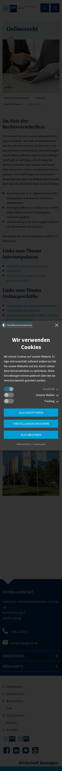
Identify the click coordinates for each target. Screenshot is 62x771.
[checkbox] (9, 389)
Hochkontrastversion (19, 325)
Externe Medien (45, 395)
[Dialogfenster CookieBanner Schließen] (57, 325)
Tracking (49, 401)
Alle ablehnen (31, 435)
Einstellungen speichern (31, 424)
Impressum (39, 444)
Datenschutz (24, 444)
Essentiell (49, 389)
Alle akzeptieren (31, 412)
